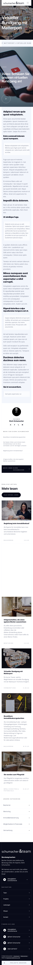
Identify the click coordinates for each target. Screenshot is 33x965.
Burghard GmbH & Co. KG (13, 958)
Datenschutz (24, 956)
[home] (13, 3)
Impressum (17, 956)
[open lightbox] (6, 98)
